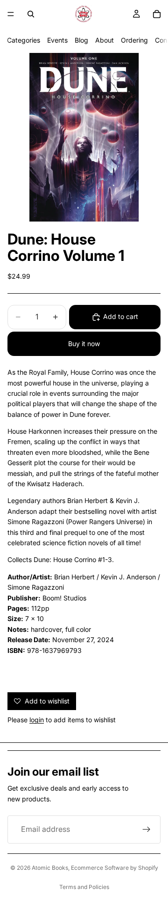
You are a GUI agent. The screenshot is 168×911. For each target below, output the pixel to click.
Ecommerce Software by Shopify (114, 867)
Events (57, 40)
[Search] (31, 14)
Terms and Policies (84, 886)
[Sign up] (146, 829)
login (36, 720)
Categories (23, 40)
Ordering (134, 40)
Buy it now (84, 344)
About (104, 40)
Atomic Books (50, 867)
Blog (81, 40)
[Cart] (157, 14)
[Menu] (10, 14)
